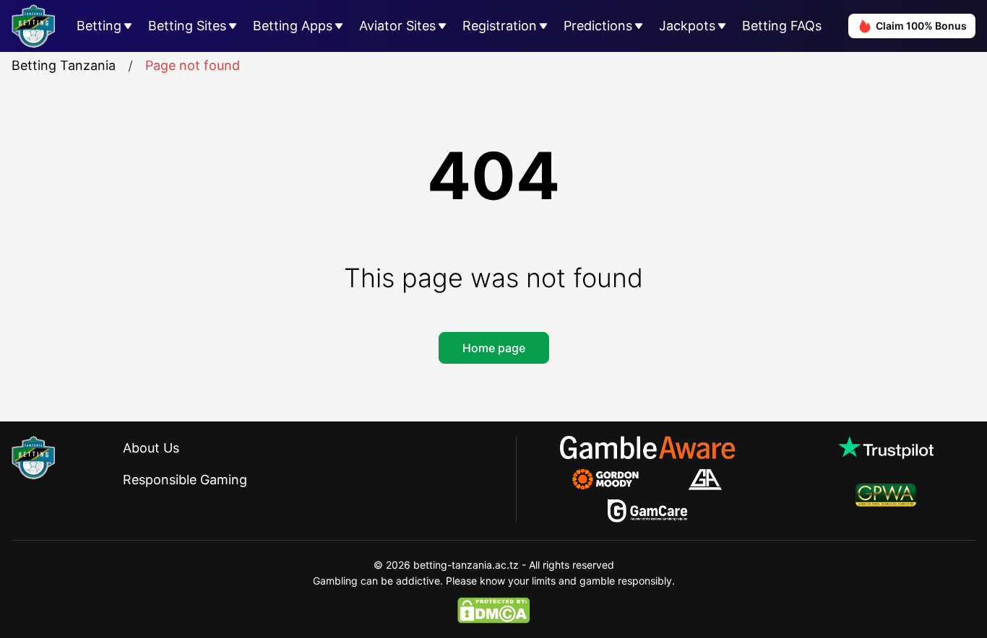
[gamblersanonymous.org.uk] (705, 479)
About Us (151, 447)
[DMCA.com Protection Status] (493, 611)
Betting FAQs (782, 25)
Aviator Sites (397, 25)
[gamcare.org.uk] (648, 511)
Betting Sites (187, 25)
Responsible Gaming (185, 479)
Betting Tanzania (64, 65)
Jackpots (687, 25)
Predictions (598, 25)
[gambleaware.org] (647, 447)
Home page (493, 348)
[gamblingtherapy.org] (615, 479)
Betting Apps (292, 25)
